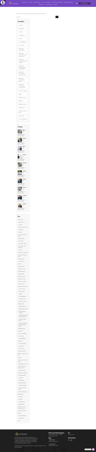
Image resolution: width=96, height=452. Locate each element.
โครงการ (24, 187)
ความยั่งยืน (20, 232)
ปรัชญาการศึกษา (21, 266)
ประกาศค (24, 162)
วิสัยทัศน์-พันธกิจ (21, 238)
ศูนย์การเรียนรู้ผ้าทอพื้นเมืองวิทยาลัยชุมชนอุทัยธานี (23, 325)
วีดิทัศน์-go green (22, 97)
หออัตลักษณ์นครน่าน (22, 306)
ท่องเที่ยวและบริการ (22, 298)
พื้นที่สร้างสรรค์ (21, 303)
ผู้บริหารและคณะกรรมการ (23, 227)
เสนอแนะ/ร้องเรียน (21, 370)
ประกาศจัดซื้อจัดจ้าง (22, 42)
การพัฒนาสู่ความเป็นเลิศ (22, 372)
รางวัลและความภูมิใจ (23, 90)
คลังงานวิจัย (20, 331)
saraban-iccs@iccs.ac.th (53, 441)
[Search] (57, 17)
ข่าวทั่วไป (20, 31)
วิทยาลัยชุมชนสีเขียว (22, 382)
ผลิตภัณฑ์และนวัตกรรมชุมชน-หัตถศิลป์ (22, 80)
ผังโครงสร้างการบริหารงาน (23, 252)
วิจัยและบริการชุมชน (22, 276)
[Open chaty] (93, 449)
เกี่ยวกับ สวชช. (20, 219)
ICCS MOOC (20, 396)
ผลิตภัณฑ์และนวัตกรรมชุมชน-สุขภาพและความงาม (22, 74)
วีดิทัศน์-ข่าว (21, 100)
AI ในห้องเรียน (21, 28)
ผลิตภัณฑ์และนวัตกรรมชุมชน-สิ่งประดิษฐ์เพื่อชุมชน (22, 67)
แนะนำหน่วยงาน (21, 222)
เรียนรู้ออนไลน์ (20, 394)
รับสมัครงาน (20, 341)
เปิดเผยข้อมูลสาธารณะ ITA (23, 363)
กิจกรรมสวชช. (21, 241)
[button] (73, 434)
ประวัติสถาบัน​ (20, 229)
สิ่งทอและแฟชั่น (21, 291)
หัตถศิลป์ (20, 293)
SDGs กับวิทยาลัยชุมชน (22, 391)
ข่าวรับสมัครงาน (22, 35)
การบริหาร (20, 224)
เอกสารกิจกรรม (21, 115)
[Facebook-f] (69, 440)
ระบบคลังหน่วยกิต (21, 401)
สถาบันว (24, 138)
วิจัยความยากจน (21, 283)
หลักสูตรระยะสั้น (21, 273)
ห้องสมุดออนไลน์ (21, 404)
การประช (24, 195)
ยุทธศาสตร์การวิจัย (21, 278)
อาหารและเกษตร (22, 288)
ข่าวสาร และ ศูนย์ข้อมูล (22, 333)
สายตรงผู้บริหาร (21, 418)
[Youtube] (71, 440)
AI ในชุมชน (21, 25)
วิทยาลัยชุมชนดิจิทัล (22, 375)
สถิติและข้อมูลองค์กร (22, 351)
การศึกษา (19, 263)
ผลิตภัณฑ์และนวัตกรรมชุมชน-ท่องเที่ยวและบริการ (22, 55)
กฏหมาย (19, 357)
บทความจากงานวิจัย (22, 281)
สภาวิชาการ (20, 250)
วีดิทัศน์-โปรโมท (22, 107)
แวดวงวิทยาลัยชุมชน (23, 119)
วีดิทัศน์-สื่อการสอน (22, 104)
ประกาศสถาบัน (21, 45)
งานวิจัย (20, 38)
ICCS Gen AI (20, 399)
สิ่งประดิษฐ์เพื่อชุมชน (22, 296)
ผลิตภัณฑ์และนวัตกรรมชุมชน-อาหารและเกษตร (22, 86)
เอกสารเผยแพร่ (21, 346)
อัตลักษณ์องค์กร (21, 259)
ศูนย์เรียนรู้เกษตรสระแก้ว (23, 308)
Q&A (19, 420)
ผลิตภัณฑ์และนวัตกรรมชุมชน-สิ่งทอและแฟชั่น (23, 61)
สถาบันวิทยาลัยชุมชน (22, 415)
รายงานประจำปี (21, 261)
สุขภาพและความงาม (22, 301)
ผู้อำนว (24, 130)
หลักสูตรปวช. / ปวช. (22, 268)
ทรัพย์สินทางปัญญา (21, 328)
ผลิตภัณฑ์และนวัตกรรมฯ (22, 286)
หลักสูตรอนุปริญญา (21, 271)
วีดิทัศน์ (20, 94)
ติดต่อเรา (19, 413)
